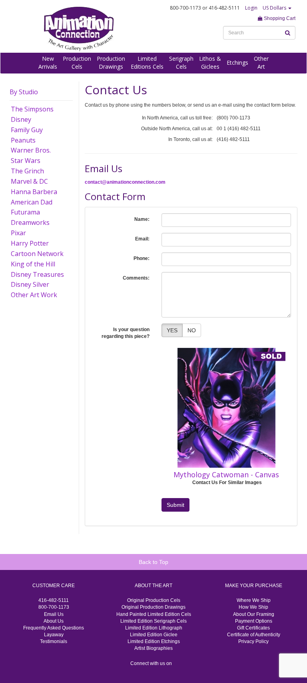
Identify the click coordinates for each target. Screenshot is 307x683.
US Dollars (275, 7)
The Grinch (27, 171)
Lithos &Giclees (210, 62)
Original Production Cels (153, 600)
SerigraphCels (181, 62)
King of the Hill (33, 264)
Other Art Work (34, 294)
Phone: (142, 258)
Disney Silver (30, 284)
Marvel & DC (29, 181)
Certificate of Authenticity (253, 634)
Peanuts (23, 140)
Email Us (54, 614)
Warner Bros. (31, 150)
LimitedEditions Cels (147, 62)
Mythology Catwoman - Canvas (226, 474)
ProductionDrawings (111, 62)
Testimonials (53, 641)
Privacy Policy (253, 641)
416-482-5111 (53, 600)
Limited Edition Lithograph (153, 628)
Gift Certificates (253, 628)
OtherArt (261, 62)
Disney (21, 119)
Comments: (136, 278)
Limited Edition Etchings (154, 641)
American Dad (31, 202)
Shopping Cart (279, 18)
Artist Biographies (153, 648)
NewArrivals (47, 62)
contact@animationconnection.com (125, 182)
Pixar (18, 232)
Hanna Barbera (34, 191)
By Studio (24, 91)
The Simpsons (32, 109)
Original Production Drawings (153, 607)
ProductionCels (77, 62)
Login (251, 7)
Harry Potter (30, 243)
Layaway (54, 634)
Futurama (25, 212)
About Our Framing (253, 614)
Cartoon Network (37, 253)
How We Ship (253, 607)
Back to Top (153, 562)
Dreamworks (30, 222)
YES (172, 330)
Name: (142, 219)
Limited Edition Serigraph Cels (153, 621)
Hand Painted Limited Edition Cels (153, 614)
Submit (175, 505)
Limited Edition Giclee (153, 634)
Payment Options (253, 621)
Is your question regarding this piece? (126, 333)
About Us (54, 621)
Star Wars (25, 160)
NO (191, 330)
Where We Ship (254, 600)
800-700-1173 (53, 607)
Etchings (237, 62)
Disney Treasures (37, 274)
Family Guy (27, 129)
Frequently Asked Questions (53, 628)
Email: (142, 239)
